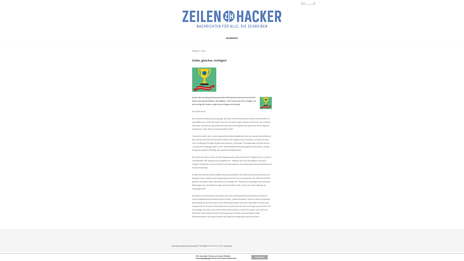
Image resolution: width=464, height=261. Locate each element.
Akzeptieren (259, 257)
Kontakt (194, 246)
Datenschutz (185, 246)
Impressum (176, 246)
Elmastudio (228, 246)
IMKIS (205, 246)
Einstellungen (205, 258)
